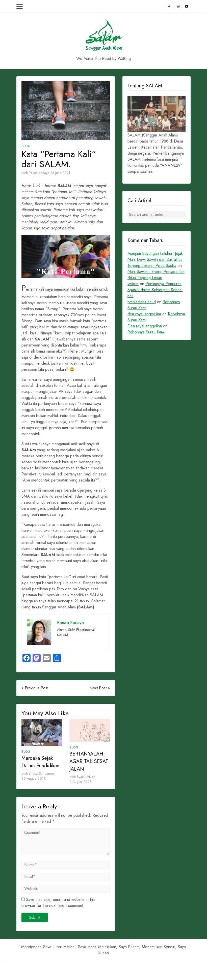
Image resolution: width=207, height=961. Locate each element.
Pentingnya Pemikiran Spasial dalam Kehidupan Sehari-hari (155, 290)
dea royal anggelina (144, 314)
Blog (26, 146)
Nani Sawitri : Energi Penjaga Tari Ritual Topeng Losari (156, 275)
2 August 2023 (80, 781)
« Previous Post (34, 688)
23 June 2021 (60, 172)
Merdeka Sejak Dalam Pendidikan (40, 761)
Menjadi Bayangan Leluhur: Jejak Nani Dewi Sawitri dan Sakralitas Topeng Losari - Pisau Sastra (155, 259)
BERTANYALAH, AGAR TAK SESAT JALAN (88, 761)
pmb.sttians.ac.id (141, 302)
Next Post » (99, 688)
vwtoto (133, 284)
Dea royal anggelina (144, 326)
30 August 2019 (33, 778)
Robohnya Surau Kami (146, 332)
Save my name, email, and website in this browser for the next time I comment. (58, 902)
